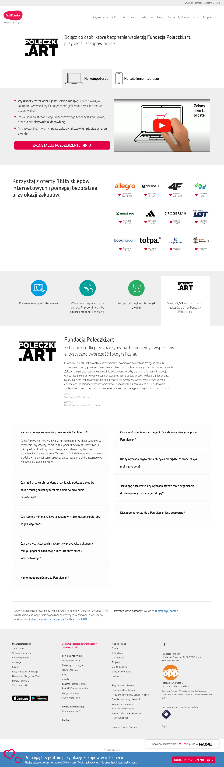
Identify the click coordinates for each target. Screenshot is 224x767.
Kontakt (116, 676)
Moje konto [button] (210, 17)
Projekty (116, 662)
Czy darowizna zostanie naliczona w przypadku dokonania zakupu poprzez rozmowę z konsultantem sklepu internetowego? (56, 551)
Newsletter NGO (70, 669)
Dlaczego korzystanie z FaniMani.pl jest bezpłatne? (152, 512)
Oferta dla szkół (119, 666)
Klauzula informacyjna (123, 708)
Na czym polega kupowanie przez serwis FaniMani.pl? (54, 432)
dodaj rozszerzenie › (193, 760)
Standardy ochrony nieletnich (126, 699)
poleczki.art (69, 402)
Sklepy (160, 17)
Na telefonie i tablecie (141, 78)
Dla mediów (118, 657)
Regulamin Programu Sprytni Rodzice (130, 694)
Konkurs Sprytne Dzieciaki (125, 727)
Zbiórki (65, 679)
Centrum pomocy (20, 657)
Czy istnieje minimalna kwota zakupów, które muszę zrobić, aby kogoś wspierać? (60, 520)
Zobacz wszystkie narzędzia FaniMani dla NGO (58, 619)
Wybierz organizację (22, 653)
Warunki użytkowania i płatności (128, 713)
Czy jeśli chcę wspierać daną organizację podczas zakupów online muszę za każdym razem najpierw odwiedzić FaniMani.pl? (57, 490)
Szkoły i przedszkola (140, 17)
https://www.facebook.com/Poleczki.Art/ (82, 405)
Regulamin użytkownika (123, 685)
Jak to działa (18, 648)
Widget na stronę (70, 693)
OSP (113, 17)
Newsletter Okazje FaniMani (26, 676)
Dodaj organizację (71, 660)
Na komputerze (96, 78)
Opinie (115, 648)
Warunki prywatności (122, 704)
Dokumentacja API (71, 711)
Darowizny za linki (75, 688)
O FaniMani (117, 653)
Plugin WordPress (71, 697)
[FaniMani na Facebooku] (163, 644)
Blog (64, 674)
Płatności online (74, 683)
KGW (122, 17)
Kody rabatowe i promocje (25, 671)
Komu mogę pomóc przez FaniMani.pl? (44, 577)
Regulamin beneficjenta (123, 690)
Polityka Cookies (120, 717)
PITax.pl (205, 694)
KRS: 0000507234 (170, 660)
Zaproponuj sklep (20, 685)
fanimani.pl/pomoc (166, 611)
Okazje (170, 17)
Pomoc (196, 17)
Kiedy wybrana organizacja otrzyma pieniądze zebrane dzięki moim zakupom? (158, 462)
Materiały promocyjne (72, 665)
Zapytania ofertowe (121, 671)
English (165, 726)
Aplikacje (183, 17)
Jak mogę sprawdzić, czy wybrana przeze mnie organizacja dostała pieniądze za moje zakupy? (157, 489)
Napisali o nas (119, 643)
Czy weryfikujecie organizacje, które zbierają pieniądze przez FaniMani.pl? (158, 435)
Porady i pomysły (20, 680)
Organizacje (100, 17)
